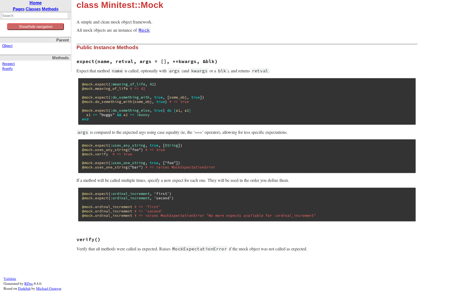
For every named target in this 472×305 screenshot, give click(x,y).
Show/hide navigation (35, 27)
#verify (7, 69)
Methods (50, 9)
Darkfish (24, 288)
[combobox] (34, 15)
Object (7, 46)
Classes (33, 9)
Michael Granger (48, 288)
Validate (10, 278)
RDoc (28, 283)
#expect (8, 64)
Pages (19, 9)
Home (36, 3)
